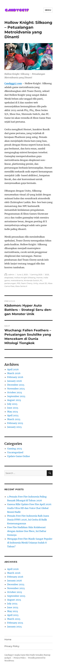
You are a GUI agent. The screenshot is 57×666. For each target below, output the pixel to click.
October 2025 (14, 392)
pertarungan (10, 283)
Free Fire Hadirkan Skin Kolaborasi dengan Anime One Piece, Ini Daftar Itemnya (26, 531)
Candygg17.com (13, 83)
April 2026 (13, 369)
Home (7, 639)
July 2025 (12, 404)
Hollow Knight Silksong (24, 277)
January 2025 (14, 427)
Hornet (39, 277)
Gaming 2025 (36, 274)
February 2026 (15, 377)
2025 (47, 274)
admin (11, 274)
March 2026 (13, 373)
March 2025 (13, 419)
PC (41, 280)
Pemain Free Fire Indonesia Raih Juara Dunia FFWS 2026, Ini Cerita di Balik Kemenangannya (28, 519)
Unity (35, 283)
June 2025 (12, 407)
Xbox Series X (21, 286)
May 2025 (12, 411)
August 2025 (14, 400)
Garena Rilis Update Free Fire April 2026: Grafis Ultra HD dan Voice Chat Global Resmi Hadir (29, 508)
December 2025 (15, 384)
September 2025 (16, 396)
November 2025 (16, 388)
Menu (48, 10)
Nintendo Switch (31, 280)
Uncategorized (15, 452)
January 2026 (14, 381)
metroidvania (17, 280)
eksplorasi (8, 277)
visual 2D (43, 283)
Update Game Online (18, 456)
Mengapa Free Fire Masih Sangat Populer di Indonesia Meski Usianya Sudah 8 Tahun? (29, 542)
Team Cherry (26, 283)
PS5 (18, 283)
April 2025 (13, 415)
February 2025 (15, 423)
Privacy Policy (11, 646)
